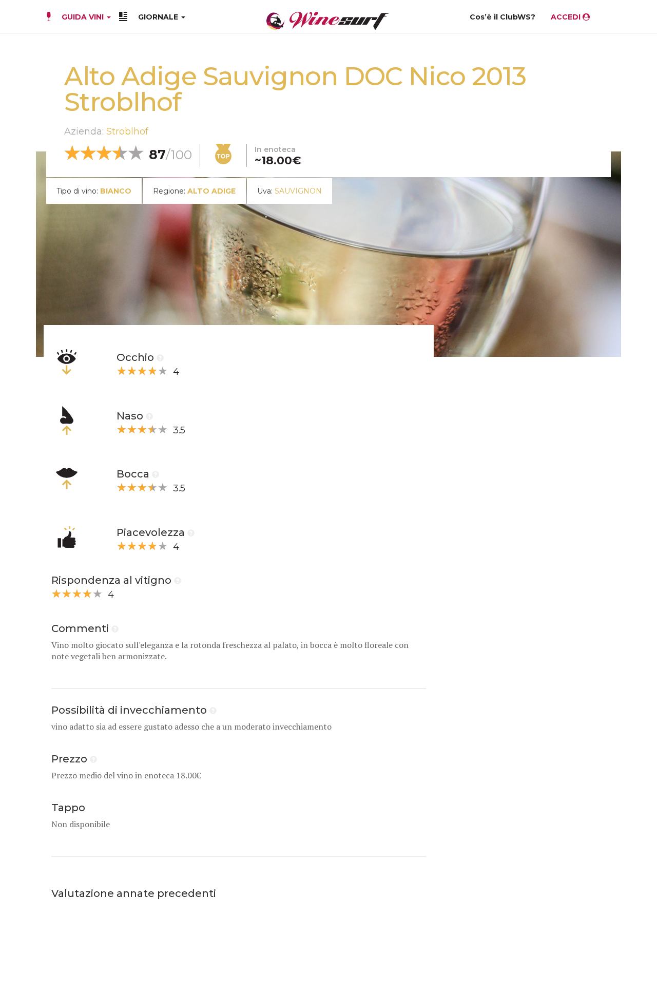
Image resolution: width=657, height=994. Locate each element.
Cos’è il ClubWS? (502, 17)
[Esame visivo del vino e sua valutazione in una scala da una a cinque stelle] (160, 357)
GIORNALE (159, 17)
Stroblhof (127, 131)
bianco (115, 191)
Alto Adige (211, 191)
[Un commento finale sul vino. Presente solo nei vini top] (115, 628)
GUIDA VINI (83, 17)
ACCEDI (567, 17)
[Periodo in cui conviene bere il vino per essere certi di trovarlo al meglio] (213, 710)
